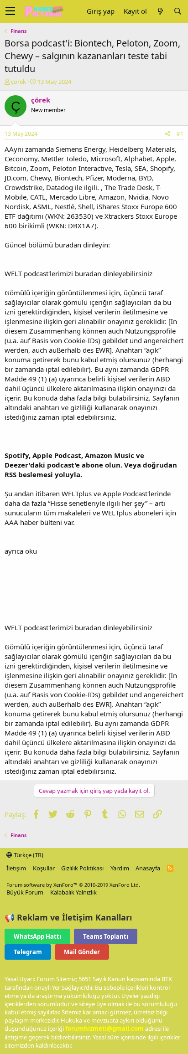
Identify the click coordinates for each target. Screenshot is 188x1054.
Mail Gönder (82, 952)
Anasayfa (148, 868)
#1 (180, 134)
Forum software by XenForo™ (73, 884)
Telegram (28, 952)
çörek (18, 81)
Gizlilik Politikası (82, 868)
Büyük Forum (24, 892)
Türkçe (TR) (27, 855)
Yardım (119, 868)
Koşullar (44, 868)
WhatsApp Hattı (37, 936)
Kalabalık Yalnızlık (73, 892)
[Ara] (177, 11)
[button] (10, 11)
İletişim (16, 868)
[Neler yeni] (160, 11)
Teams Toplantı (105, 936)
